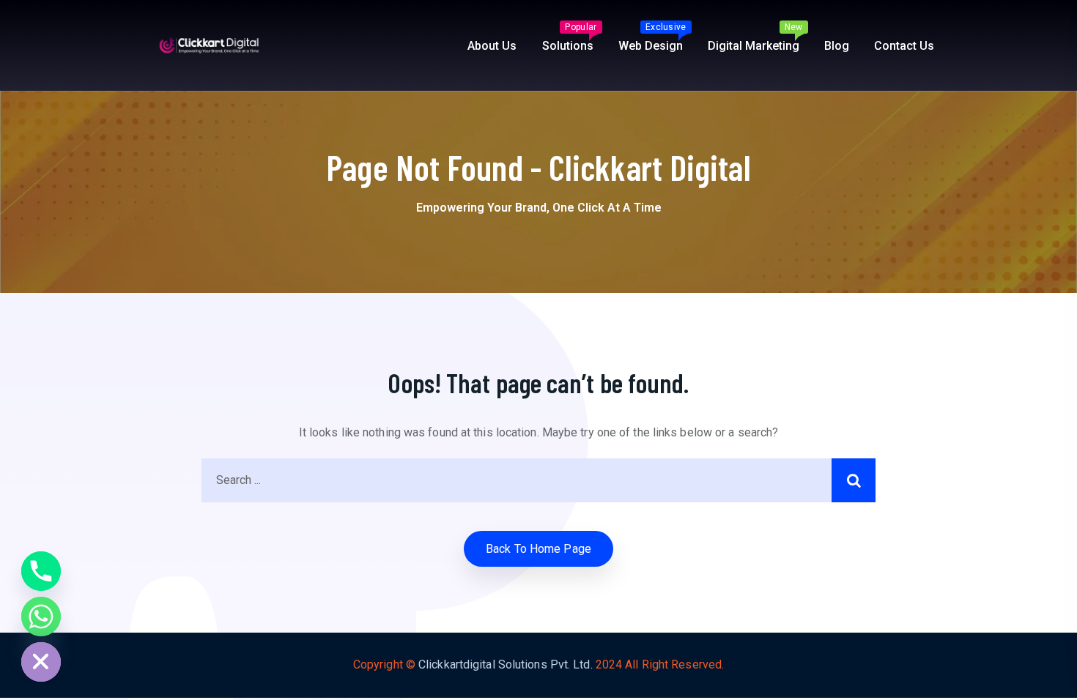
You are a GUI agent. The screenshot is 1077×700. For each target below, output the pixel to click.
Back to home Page (538, 549)
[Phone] (41, 571)
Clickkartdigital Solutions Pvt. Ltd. (505, 664)
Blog (836, 46)
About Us (492, 46)
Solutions (569, 37)
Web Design (652, 37)
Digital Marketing (755, 37)
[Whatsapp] (41, 616)
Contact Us (904, 46)
